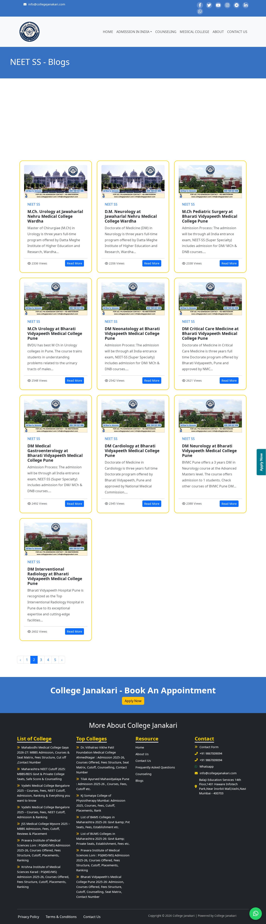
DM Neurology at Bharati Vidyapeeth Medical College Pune (209, 450)
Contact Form (209, 747)
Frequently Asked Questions (155, 767)
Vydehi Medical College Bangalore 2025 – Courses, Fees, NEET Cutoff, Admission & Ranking (43, 812)
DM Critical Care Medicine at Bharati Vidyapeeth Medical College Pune (210, 333)
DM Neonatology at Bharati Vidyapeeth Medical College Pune (132, 333)
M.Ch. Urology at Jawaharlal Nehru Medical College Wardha (55, 216)
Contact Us (237, 31)
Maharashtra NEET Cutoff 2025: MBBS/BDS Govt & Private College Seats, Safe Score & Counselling (41, 774)
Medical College (194, 31)
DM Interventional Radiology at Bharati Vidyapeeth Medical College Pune (54, 576)
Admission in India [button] (132, 31)
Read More (74, 263)
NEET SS (33, 204)
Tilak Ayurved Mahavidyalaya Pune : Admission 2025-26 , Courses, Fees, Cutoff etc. (102, 784)
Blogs (139, 781)
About (218, 31)
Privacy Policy (28, 916)
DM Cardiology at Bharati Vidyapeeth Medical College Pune (132, 450)
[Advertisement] (133, 119)
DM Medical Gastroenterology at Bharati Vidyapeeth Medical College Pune (55, 453)
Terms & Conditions (61, 916)
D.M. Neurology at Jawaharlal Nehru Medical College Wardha (131, 216)
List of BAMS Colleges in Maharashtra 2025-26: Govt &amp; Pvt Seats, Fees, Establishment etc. (103, 822)
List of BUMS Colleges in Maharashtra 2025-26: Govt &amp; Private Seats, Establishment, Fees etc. (103, 839)
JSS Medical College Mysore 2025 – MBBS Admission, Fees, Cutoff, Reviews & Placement (43, 829)
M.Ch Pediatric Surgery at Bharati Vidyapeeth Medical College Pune (209, 216)
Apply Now (133, 701)
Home (108, 31)
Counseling (165, 31)
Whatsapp (207, 766)
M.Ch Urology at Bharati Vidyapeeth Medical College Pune (54, 333)
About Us (142, 754)
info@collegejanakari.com (46, 4)
